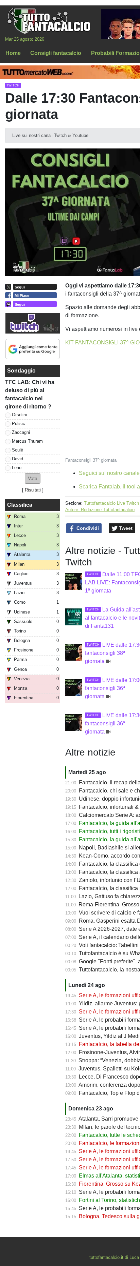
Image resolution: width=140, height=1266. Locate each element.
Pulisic (18, 423)
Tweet (125, 528)
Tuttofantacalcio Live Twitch (111, 503)
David (17, 458)
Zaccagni (21, 432)
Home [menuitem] (13, 53)
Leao (16, 467)
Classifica (19, 505)
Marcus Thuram (27, 441)
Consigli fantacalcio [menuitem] (55, 53)
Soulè (17, 450)
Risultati (33, 490)
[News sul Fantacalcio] (48, 20)
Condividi (87, 528)
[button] (32, 478)
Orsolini (19, 414)
